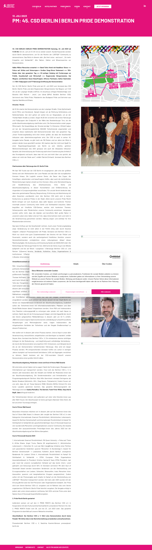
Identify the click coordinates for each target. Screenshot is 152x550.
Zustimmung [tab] (45, 264)
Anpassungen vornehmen (75, 292)
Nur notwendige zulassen (46, 292)
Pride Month (65, 6)
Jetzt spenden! (102, 6)
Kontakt (87, 6)
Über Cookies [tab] (107, 264)
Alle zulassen (106, 292)
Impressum (19, 547)
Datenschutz (30, 547)
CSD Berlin (36, 6)
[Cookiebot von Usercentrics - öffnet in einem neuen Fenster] (111, 257)
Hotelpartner (51, 6)
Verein (77, 6)
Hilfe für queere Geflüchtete (57, 547)
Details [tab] (76, 264)
